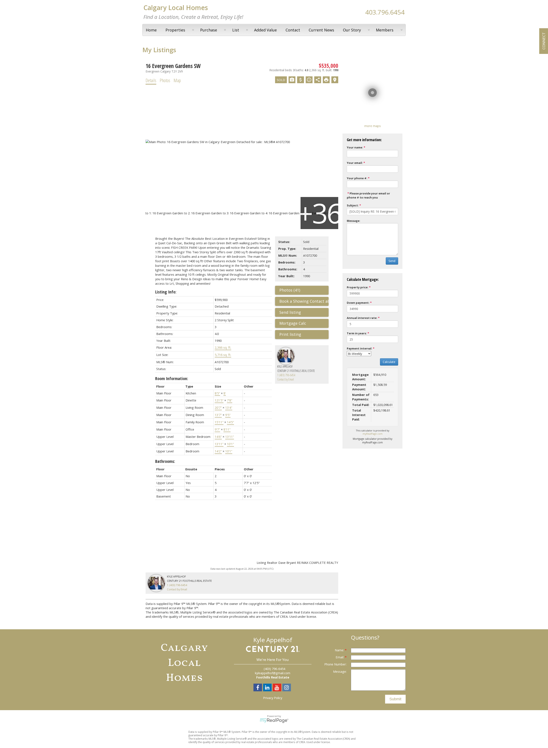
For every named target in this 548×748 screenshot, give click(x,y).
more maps (372, 126)
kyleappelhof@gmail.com (272, 673)
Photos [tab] (165, 80)
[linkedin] (268, 688)
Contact (293, 30)
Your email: (355, 163)
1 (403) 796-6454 (286, 375)
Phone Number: (335, 664)
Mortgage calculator (304, 323)
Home (151, 30)
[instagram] (287, 688)
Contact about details (319, 301)
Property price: (357, 287)
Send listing (290, 312)
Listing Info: (165, 292)
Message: (353, 221)
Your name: (355, 147)
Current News (321, 30)
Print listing (290, 334)
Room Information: (171, 378)
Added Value (265, 30)
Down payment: (358, 303)
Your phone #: (357, 178)
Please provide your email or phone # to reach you (368, 195)
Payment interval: (359, 348)
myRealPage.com (373, 433)
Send (392, 261)
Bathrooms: (165, 461)
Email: (340, 657)
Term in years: (357, 333)
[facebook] (258, 688)
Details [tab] (151, 80)
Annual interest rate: (362, 318)
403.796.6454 (385, 12)
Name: (340, 650)
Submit (395, 699)
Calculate (389, 362)
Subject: (353, 205)
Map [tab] (177, 80)
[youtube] (277, 688)
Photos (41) (289, 290)
